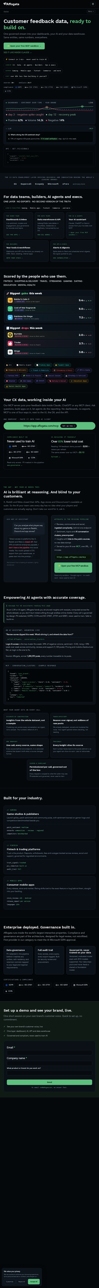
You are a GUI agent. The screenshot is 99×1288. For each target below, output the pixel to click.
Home (6, 11)
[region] (22, 1277)
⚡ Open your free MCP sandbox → (24, 46)
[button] (46, 107)
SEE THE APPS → (13, 234)
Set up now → (68, 426)
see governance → (14, 465)
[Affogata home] (11, 4)
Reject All (21, 1282)
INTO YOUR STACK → (14, 258)
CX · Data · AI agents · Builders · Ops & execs (31, 65)
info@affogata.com (46, 1087)
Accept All (33, 1282)
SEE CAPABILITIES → (61, 258)
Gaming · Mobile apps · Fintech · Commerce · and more (33, 71)
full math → (55, 457)
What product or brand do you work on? (24, 1068)
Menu (91, 11)
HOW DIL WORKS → (45, 234)
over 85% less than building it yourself (26, 76)
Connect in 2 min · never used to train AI (26, 59)
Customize (9, 1282)
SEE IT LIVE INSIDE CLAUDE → (18, 52)
